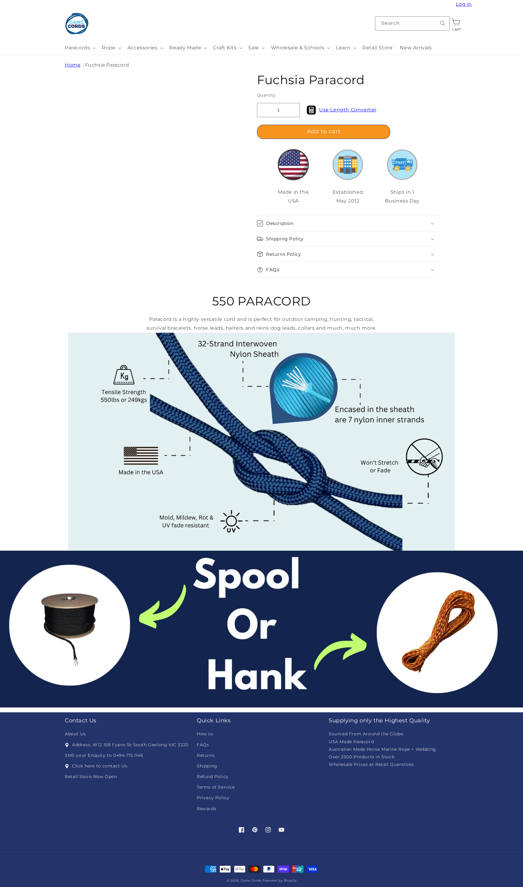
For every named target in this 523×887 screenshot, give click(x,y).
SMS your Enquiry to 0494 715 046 (104, 755)
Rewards (206, 808)
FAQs (203, 744)
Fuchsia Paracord (107, 65)
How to (205, 734)
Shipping (207, 766)
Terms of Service (216, 787)
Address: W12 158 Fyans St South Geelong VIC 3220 (130, 744)
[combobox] (412, 23)
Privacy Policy (213, 797)
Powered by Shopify (279, 880)
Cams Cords (251, 880)
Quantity (266, 95)
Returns (206, 755)
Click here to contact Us (99, 766)
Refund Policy (213, 776)
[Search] (442, 23)
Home (73, 65)
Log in (464, 4)
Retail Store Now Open (91, 776)
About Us (75, 734)
